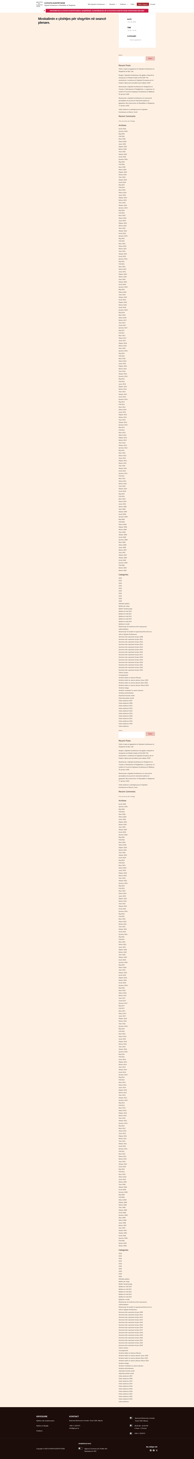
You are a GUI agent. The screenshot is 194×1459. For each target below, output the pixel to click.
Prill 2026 (122, 136)
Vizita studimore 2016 (125, 713)
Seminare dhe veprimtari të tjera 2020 (131, 662)
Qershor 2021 (123, 259)
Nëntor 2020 (123, 277)
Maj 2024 (122, 185)
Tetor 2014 (122, 391)
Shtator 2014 (123, 394)
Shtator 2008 (123, 535)
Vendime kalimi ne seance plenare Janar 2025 (133, 680)
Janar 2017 (122, 340)
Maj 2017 (122, 330)
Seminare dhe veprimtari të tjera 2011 (131, 639)
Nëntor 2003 (123, 568)
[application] (105, 4)
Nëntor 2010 (123, 483)
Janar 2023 (122, 220)
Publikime (39, 1431)
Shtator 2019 (123, 297)
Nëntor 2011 (123, 463)
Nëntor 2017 (123, 320)
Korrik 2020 (122, 284)
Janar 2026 (122, 144)
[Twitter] (157, 1450)
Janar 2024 (122, 195)
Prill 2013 (122, 430)
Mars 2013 (122, 432)
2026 (120, 598)
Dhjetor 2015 (123, 366)
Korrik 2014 (122, 397)
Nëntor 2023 (123, 200)
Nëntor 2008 (123, 529)
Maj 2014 (122, 402)
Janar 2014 (122, 412)
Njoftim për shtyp (124, 606)
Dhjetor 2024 (123, 172)
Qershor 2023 (123, 208)
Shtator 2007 (123, 555)
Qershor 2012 (123, 448)
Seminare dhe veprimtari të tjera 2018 (131, 657)
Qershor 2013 (123, 425)
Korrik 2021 (122, 256)
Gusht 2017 (122, 325)
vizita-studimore (124, 726)
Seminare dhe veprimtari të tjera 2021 (131, 665)
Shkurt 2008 (122, 545)
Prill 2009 (122, 522)
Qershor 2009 (123, 517)
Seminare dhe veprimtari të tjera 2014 (131, 647)
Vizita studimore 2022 (125, 721)
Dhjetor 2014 (123, 386)
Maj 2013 (122, 427)
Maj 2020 (122, 289)
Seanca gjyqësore (135, 40)
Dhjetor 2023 (123, 197)
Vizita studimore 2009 (125, 703)
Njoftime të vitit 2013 (125, 619)
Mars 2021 (122, 266)
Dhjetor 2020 (123, 274)
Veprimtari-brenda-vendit (126, 695)
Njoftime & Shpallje (42, 1426)
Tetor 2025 (122, 151)
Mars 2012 (122, 453)
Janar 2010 (122, 504)
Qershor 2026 (123, 131)
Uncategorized (123, 675)
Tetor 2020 (122, 279)
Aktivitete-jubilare (124, 603)
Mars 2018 (122, 315)
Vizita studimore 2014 (125, 708)
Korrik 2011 (122, 471)
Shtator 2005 (123, 557)
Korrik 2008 (122, 537)
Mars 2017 (122, 335)
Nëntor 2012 (123, 440)
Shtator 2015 (123, 374)
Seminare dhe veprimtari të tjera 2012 (131, 642)
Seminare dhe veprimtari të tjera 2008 (131, 637)
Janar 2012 (122, 458)
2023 (120, 578)
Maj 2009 (122, 519)
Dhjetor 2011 (123, 460)
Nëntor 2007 (123, 550)
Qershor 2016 (123, 351)
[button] (97, 11)
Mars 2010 (122, 499)
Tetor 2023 (122, 203)
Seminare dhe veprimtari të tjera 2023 (131, 670)
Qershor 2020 (123, 287)
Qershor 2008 (123, 540)
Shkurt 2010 (122, 501)
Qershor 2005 (123, 563)
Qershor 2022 (123, 236)
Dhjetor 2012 (123, 437)
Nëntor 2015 (123, 369)
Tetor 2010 (122, 486)
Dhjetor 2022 (123, 223)
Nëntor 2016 (123, 346)
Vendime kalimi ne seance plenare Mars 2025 (133, 683)
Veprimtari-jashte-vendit (126, 698)
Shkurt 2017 (122, 338)
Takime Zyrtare (123, 672)
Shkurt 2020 (122, 292)
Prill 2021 (122, 264)
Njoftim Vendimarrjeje (125, 609)
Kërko (120, 55)
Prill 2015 (122, 381)
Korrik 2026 (122, 129)
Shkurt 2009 (122, 524)
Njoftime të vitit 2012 (125, 616)
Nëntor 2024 (123, 174)
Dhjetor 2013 (123, 414)
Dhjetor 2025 (123, 146)
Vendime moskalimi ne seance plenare (131, 690)
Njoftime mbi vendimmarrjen (45, 1421)
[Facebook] (154, 1450)
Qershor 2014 (123, 399)
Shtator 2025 (123, 154)
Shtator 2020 (123, 282)
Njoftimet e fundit (124, 624)
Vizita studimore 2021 (125, 718)
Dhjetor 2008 (123, 527)
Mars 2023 (122, 215)
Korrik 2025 (122, 157)
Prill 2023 (122, 213)
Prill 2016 (122, 356)
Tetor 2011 (122, 466)
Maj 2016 (122, 353)
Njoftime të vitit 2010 (125, 611)
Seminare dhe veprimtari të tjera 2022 (131, 667)
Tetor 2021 (122, 251)
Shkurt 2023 (122, 218)
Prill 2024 (122, 187)
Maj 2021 (122, 261)
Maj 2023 (122, 210)
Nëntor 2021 (123, 249)
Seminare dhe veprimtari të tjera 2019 (131, 660)
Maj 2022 (122, 238)
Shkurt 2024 (122, 192)
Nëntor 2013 (123, 417)
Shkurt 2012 (122, 455)
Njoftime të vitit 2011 (125, 614)
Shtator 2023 (123, 205)
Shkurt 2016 (122, 361)
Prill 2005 (122, 565)
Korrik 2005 (122, 560)
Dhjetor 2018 (123, 302)
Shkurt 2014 (122, 409)
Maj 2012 (122, 450)
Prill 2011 (121, 476)
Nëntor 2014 (123, 389)
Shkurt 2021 (122, 269)
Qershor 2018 (123, 310)
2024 (120, 583)
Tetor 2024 (122, 177)
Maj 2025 (122, 162)
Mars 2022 (122, 243)
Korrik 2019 (122, 300)
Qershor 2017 (123, 328)
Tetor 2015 (122, 371)
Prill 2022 (122, 241)
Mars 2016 (122, 358)
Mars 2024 (122, 190)
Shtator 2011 (123, 468)
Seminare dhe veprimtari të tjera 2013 (131, 644)
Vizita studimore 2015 (125, 711)
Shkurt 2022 (122, 246)
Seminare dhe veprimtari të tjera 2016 (131, 652)
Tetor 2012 (122, 443)
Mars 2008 (122, 542)
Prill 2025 (122, 164)
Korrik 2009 (122, 514)
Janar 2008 (122, 547)
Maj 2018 (122, 312)
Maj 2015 (122, 379)
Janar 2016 (122, 363)
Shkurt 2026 (122, 141)
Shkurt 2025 (122, 169)
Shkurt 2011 (122, 481)
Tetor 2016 (122, 348)
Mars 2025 (122, 167)
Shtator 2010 (123, 489)
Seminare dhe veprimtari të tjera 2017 (131, 654)
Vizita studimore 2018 (125, 716)
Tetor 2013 (122, 420)
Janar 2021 (122, 272)
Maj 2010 (122, 494)
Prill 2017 (122, 333)
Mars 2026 (122, 139)
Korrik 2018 (122, 307)
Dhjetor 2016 (123, 343)
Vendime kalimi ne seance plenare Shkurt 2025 (134, 685)
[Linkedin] (151, 1450)
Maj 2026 (122, 134)
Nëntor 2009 (123, 506)
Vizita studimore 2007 (125, 700)
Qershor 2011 (123, 473)
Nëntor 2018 (123, 305)
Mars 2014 (122, 407)
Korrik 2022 (122, 233)
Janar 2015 (122, 384)
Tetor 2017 (122, 323)
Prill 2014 (122, 404)
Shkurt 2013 (122, 435)
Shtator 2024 (123, 180)
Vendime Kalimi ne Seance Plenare (130, 677)
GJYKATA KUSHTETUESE (54, 3)
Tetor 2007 (122, 552)
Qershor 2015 (123, 376)
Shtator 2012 (123, 445)
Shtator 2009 (123, 512)
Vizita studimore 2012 (125, 706)
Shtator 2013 (123, 422)
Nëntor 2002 (123, 570)
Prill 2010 (122, 496)
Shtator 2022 (123, 231)
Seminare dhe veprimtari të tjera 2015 (131, 649)
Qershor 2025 (123, 159)
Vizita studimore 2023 (125, 723)
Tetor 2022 (122, 228)
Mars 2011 (122, 478)
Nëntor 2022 (123, 226)
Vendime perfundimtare (126, 693)
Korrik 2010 (122, 491)
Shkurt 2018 (122, 318)
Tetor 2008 (122, 532)
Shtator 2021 (123, 254)
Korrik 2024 (122, 182)
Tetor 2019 (122, 295)
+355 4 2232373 (139, 1433)
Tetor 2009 (122, 509)
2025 (120, 591)
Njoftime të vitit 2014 (125, 621)
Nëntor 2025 (123, 149)
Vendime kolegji (124, 688)
